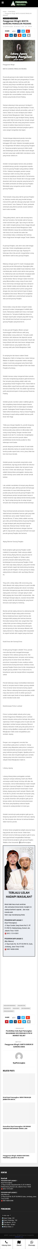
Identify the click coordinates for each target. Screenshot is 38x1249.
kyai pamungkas (26, 1008)
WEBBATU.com (19, 1237)
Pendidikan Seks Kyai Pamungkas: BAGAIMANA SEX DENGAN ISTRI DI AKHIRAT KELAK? (19, 1033)
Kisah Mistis (6, 18)
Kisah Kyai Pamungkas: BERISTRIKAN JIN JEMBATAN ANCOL (17, 1098)
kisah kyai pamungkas (9, 1005)
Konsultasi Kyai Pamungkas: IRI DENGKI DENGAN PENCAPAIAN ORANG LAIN (17, 1127)
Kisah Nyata (16, 1008)
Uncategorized (13, 18)
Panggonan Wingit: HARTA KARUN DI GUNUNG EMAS (19, 1045)
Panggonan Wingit (9, 1011)
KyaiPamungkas (8, 26)
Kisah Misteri (21, 1005)
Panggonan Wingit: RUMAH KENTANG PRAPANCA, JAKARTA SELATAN (16, 1156)
